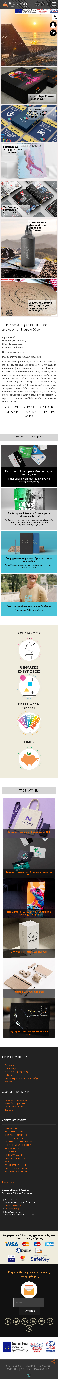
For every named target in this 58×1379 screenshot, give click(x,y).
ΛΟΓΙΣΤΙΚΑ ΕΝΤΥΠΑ (14, 1138)
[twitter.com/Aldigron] (16, 1321)
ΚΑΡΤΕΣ (8, 1161)
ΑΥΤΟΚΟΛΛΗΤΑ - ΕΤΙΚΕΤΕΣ (17, 1165)
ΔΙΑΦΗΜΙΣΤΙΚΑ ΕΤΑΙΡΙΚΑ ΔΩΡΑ (19, 1141)
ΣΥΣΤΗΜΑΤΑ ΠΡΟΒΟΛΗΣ (16, 1171)
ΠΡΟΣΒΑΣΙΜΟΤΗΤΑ (41, 1369)
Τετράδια (9, 1110)
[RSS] (29, 1328)
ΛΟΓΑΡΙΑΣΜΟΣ (44, 1366)
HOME (7, 1366)
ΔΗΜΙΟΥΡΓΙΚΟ (12, 1128)
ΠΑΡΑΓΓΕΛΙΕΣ (30, 1366)
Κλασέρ (8, 1081)
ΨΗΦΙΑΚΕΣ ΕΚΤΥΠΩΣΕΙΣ (16, 1135)
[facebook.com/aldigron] (8, 1321)
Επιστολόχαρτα (12, 1068)
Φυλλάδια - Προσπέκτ (15, 1103)
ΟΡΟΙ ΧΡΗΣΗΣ (12, 1369)
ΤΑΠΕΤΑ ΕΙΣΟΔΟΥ (13, 1148)
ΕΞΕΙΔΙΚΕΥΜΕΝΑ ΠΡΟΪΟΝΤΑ (18, 1145)
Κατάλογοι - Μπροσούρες (17, 1100)
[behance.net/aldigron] (42, 1321)
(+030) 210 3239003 (13, 1205)
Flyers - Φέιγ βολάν (14, 1106)
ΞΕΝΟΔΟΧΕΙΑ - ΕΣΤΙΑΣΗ (16, 1158)
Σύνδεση (53, 24)
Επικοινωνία (9, 1182)
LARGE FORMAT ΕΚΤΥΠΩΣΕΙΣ (19, 1168)
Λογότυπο (9, 1065)
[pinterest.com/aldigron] (50, 1321)
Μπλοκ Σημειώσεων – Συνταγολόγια (22, 1078)
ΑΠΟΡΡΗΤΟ (25, 1369)
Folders (8, 1075)
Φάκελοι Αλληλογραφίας (16, 1071)
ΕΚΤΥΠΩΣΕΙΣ (11, 1151)
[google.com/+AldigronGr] (25, 1321)
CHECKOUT (17, 1366)
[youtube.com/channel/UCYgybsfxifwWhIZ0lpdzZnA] (33, 1321)
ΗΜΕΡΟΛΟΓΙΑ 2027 (14, 1155)
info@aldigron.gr (12, 1208)
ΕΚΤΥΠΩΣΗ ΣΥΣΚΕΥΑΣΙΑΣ (17, 1131)
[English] (49, 4)
